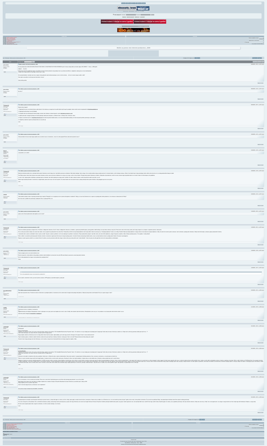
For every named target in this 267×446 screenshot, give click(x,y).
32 (258, 43)
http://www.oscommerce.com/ (66, 113)
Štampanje (259, 61)
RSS (138, 11)
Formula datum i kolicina (10, 425)
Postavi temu (255, 419)
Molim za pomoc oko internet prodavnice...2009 (17, 419)
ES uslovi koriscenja (123, 441)
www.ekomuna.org (36, 317)
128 (261, 43)
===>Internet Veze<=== (10, 40)
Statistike (143, 3)
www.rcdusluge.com (8, 111)
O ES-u (133, 3)
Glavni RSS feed (127, 442)
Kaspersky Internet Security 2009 (12, 44)
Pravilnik (130, 3)
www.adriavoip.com (30, 317)
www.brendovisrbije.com (22, 317)
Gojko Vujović (133, 441)
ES (141, 442)
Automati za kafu (124, 444)
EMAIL (136, 11)
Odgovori (259, 419)
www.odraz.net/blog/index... (9, 333)
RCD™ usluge (20, 125)
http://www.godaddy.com (93, 109)
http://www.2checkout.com (37, 117)
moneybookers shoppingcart (36, 313)
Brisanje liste (261, 38)
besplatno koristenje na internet (12, 37)
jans (11, 434)
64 (259, 43)
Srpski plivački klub (130, 444)
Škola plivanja (136, 444)
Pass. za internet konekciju (11, 38)
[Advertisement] (133, 53)
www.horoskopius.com (8, 314)
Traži (33, 61)
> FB (200, 419)
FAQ (127, 3)
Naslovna (123, 3)
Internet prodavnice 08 (10, 43)
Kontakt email (133, 439)
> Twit (203, 419)
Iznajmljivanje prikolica (142, 444)
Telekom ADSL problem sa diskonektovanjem (14, 429)
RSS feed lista (133, 442)
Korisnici (139, 3)
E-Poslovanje (7, 419)
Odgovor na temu (260, 128)
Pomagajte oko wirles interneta (11, 424)
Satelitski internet (9, 41)
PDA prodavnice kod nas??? (11, 42)
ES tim (145, 441)
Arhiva (138, 442)
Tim (136, 3)
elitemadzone (131, 11)
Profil (5, 96)
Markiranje (255, 61)
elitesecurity (125, 11)
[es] (3, 419)
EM (140, 442)
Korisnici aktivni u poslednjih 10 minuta (10, 431)
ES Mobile (142, 11)
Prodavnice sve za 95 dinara (11, 39)
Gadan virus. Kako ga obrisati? (12, 426)
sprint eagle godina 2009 (11, 427)
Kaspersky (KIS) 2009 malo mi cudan (12, 428)
